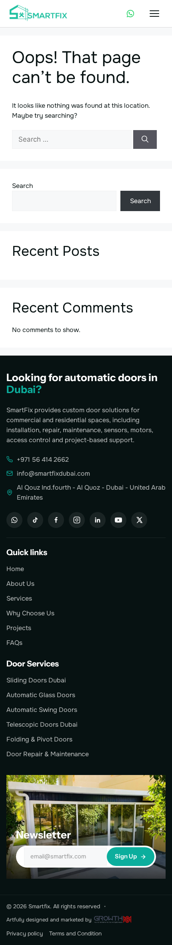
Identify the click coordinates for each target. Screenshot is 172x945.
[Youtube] (118, 520)
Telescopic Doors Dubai (42, 724)
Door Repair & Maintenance (47, 754)
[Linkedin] (98, 520)
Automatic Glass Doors (40, 695)
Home (15, 569)
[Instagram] (77, 520)
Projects (18, 628)
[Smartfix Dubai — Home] (39, 13)
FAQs (14, 643)
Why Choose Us (30, 613)
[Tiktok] (35, 520)
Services (19, 598)
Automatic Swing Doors (41, 710)
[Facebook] (56, 520)
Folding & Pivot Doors (39, 739)
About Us (20, 583)
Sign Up (126, 856)
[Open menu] (154, 14)
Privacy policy (24, 933)
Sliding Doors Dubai (36, 680)
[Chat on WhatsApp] (130, 14)
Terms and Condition (75, 933)
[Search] (145, 139)
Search (22, 186)
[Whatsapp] (14, 520)
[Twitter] (139, 520)
